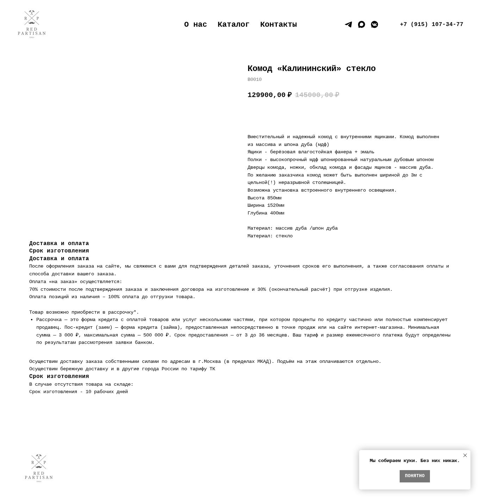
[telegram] (348, 24)
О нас (195, 24)
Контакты (278, 24)
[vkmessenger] (374, 24)
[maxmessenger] (361, 24)
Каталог (234, 24)
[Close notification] (465, 455)
